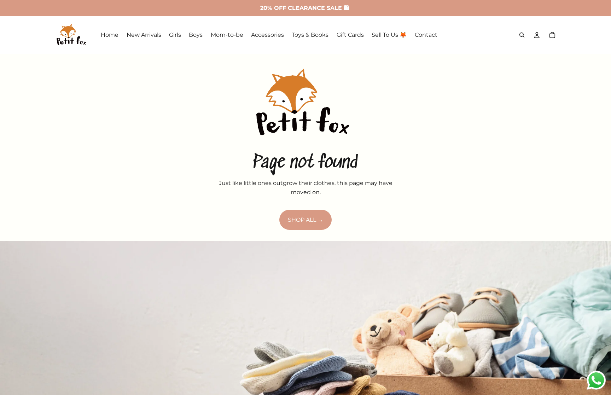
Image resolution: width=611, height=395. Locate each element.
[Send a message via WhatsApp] (596, 380)
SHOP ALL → (305, 219)
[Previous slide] (11, 368)
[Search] (522, 35)
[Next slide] (599, 368)
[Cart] (552, 35)
